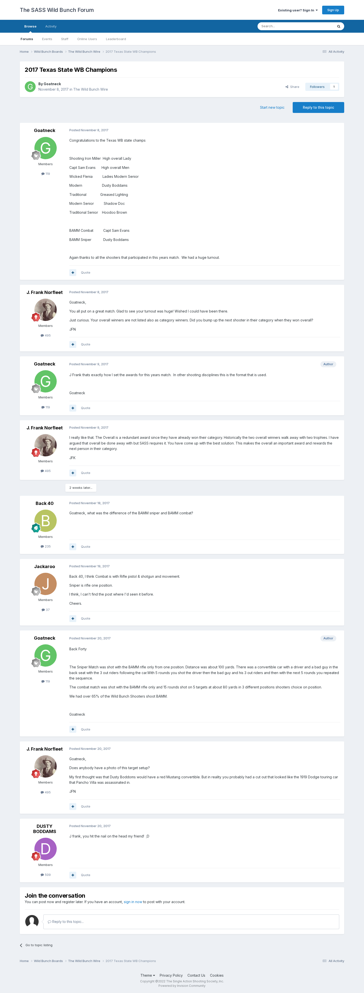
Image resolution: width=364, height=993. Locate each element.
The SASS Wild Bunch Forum (57, 10)
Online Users (87, 39)
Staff (64, 39)
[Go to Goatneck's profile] (30, 86)
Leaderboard (116, 39)
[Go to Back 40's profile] (45, 521)
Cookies (217, 975)
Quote (85, 272)
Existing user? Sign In (297, 10)
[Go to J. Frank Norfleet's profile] (45, 310)
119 (47, 174)
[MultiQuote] (72, 272)
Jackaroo (44, 566)
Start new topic (272, 107)
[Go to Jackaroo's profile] (45, 584)
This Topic (319, 26)
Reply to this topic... (67, 921)
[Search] (338, 26)
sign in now (133, 902)
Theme (146, 975)
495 (47, 335)
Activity (50, 26)
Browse (30, 26)
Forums (27, 39)
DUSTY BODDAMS (44, 829)
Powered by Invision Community (182, 986)
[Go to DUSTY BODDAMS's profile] (45, 849)
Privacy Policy (171, 975)
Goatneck (52, 84)
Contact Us (196, 975)
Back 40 (45, 503)
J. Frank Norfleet (44, 292)
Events (47, 39)
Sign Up (333, 10)
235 (47, 546)
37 (47, 610)
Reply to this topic (318, 107)
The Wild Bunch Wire (90, 89)
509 (47, 875)
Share (293, 87)
